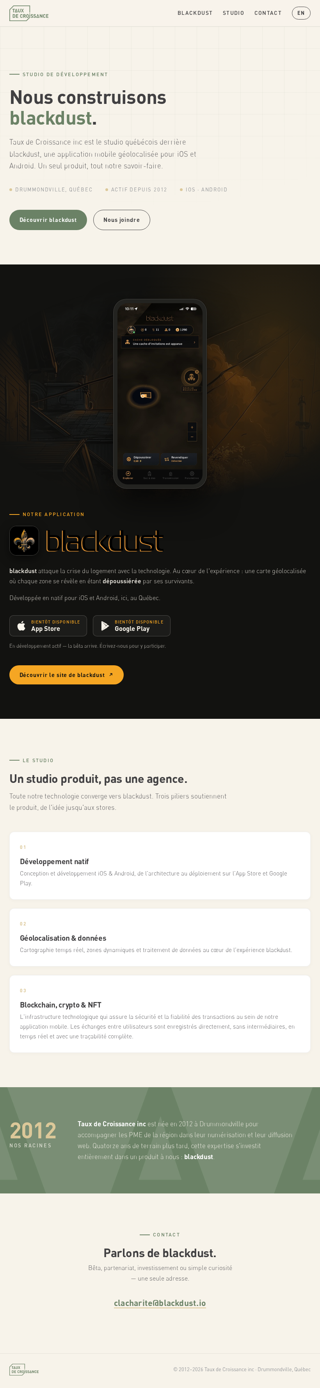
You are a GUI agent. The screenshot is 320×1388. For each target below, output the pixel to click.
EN (301, 13)
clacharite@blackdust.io (160, 1302)
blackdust (195, 12)
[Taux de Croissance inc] (28, 13)
